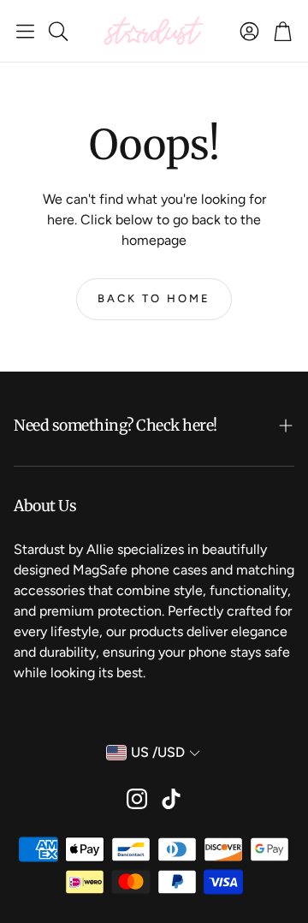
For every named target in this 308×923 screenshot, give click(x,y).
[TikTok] (171, 799)
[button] (25, 31)
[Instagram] (137, 799)
